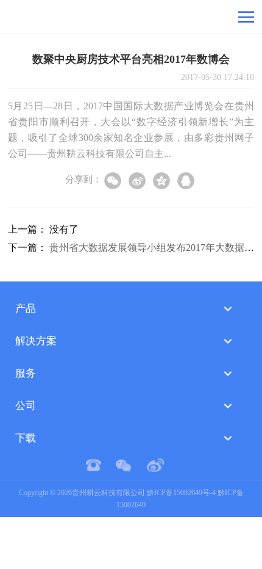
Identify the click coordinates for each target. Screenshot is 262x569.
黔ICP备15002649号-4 (181, 492)
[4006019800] (99, 465)
